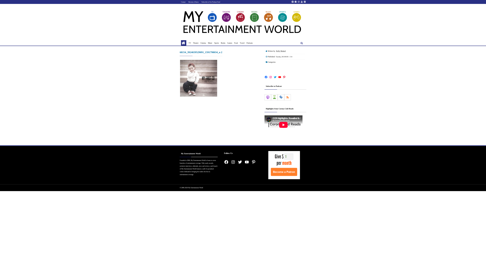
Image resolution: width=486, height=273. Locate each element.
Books (223, 43)
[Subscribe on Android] (274, 97)
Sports (216, 43)
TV (190, 43)
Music (210, 43)
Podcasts (250, 43)
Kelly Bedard (281, 51)
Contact (183, 2)
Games (229, 43)
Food (236, 43)
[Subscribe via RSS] (287, 97)
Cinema (203, 43)
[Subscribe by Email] (281, 97)
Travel (242, 43)
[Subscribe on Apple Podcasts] (268, 97)
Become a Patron (193, 2)
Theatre (195, 43)
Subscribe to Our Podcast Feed (210, 2)
